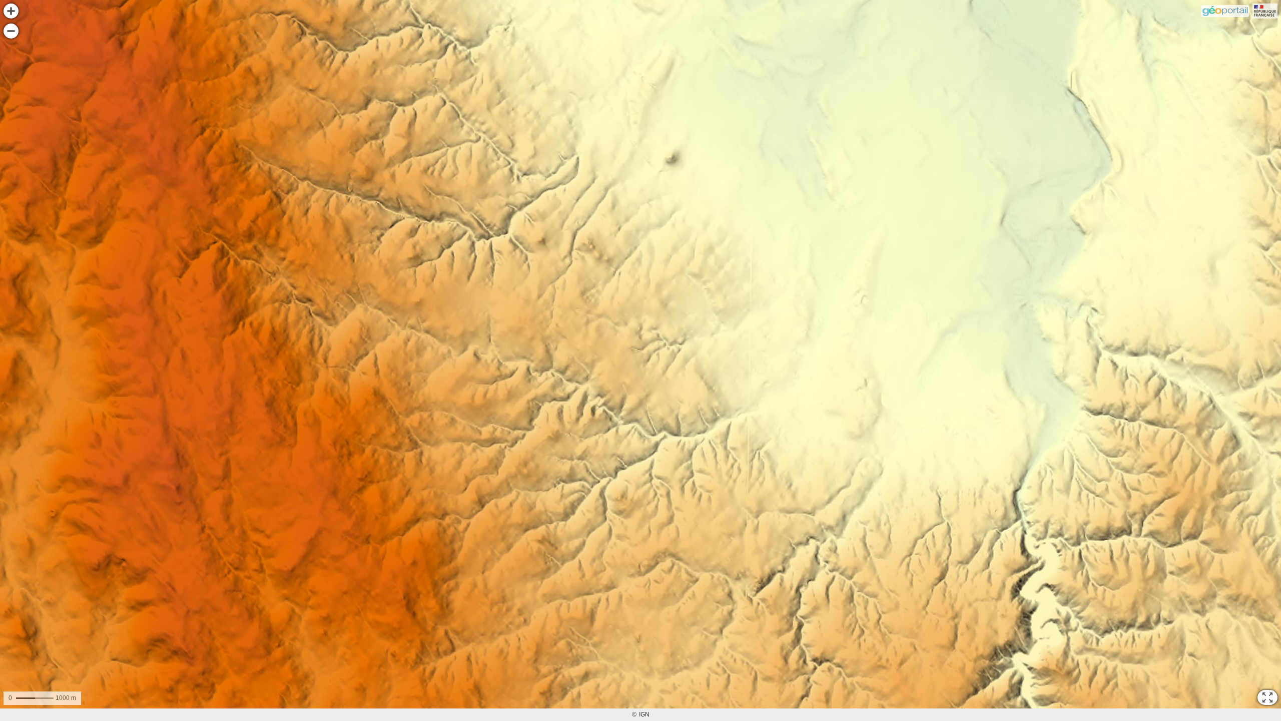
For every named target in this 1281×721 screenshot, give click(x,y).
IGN (644, 714)
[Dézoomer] (11, 31)
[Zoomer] (11, 11)
